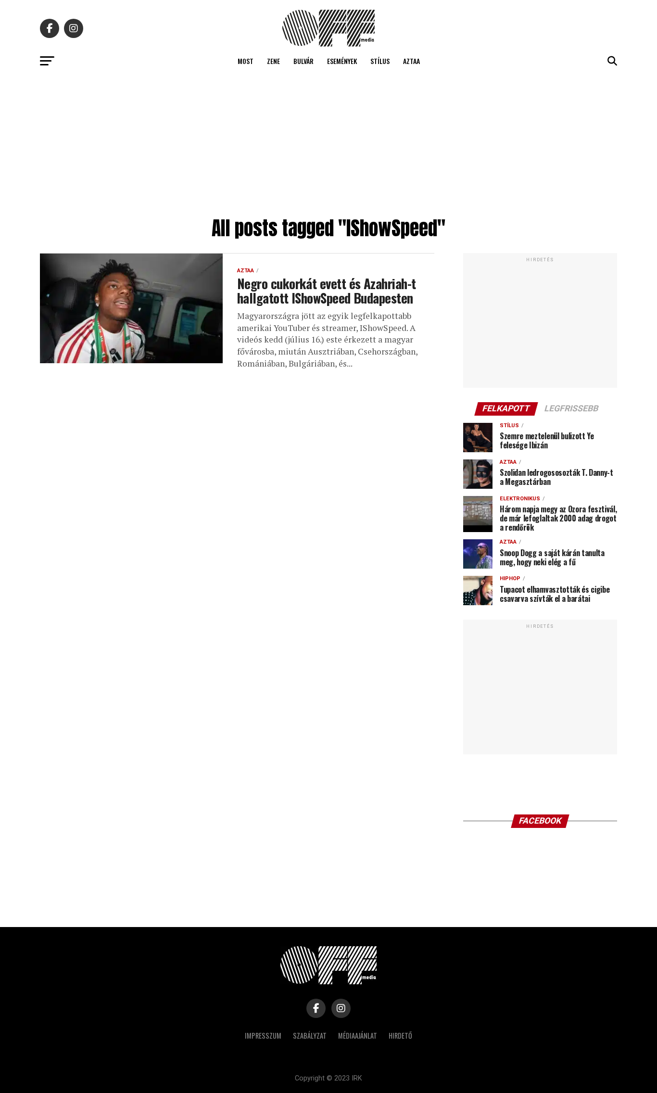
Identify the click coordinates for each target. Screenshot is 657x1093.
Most (245, 61)
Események (342, 61)
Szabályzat (310, 1035)
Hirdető (400, 1035)
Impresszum (263, 1035)
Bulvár (303, 61)
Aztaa (411, 61)
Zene (273, 61)
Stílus (380, 61)
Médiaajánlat (357, 1035)
